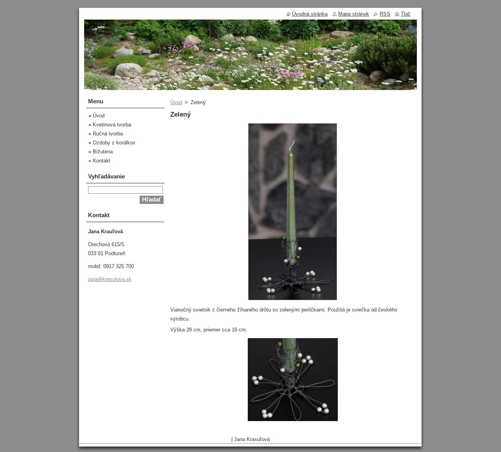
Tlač (406, 14)
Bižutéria (103, 152)
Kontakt (101, 161)
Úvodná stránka (310, 14)
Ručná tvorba (108, 134)
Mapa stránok (353, 14)
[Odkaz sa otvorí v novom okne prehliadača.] (292, 300)
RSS (385, 14)
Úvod (176, 102)
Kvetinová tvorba (112, 125)
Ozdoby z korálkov (114, 143)
